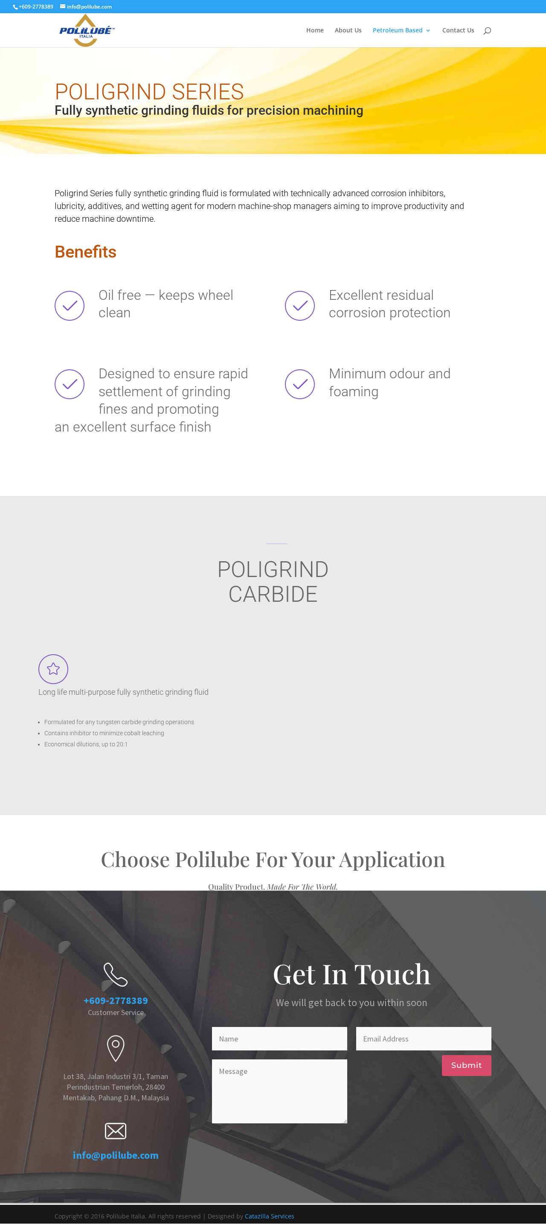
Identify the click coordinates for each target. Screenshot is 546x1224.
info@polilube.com (116, 1155)
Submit (466, 1065)
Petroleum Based (398, 30)
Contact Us (458, 30)
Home (315, 30)
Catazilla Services (269, 1216)
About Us (348, 30)
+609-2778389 (116, 1000)
